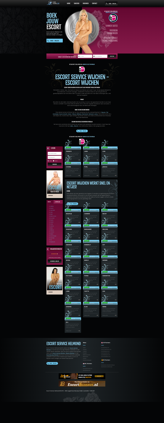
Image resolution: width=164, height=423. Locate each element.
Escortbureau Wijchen (52, 355)
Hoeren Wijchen (70, 353)
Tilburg (74, 114)
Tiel (107, 112)
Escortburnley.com (105, 347)
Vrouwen (86, 3)
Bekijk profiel (68, 159)
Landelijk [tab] (57, 201)
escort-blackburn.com (105, 356)
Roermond (85, 114)
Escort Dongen (53, 235)
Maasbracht (52, 241)
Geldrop (52, 206)
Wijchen (51, 233)
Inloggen (55, 164)
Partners (85, 349)
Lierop (96, 114)
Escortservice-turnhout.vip (106, 366)
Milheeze (79, 114)
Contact (94, 3)
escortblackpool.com (105, 354)
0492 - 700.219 (112, 3)
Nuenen (51, 208)
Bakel (51, 214)
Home (68, 3)
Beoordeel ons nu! (54, 261)
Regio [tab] (49, 201)
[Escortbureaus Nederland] (82, 383)
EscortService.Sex (86, 370)
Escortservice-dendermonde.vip (108, 365)
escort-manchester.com (106, 349)
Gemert (51, 222)
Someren (52, 232)
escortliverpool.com (105, 351)
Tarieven (76, 3)
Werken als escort (86, 354)
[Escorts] (82, 376)
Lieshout (52, 226)
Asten (69, 114)
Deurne (103, 112)
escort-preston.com (105, 353)
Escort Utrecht (63, 114)
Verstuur (112, 56)
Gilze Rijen (52, 237)
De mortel (52, 218)
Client (51, 160)
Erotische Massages (87, 360)
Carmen (50, 292)
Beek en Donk (53, 216)
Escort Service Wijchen (59, 353)
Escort (56, 160)
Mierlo (51, 228)
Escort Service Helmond (53, 391)
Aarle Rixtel (52, 210)
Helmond (91, 114)
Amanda (50, 195)
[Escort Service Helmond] (52, 3)
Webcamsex (85, 356)
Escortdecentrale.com (87, 368)
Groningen (56, 114)
